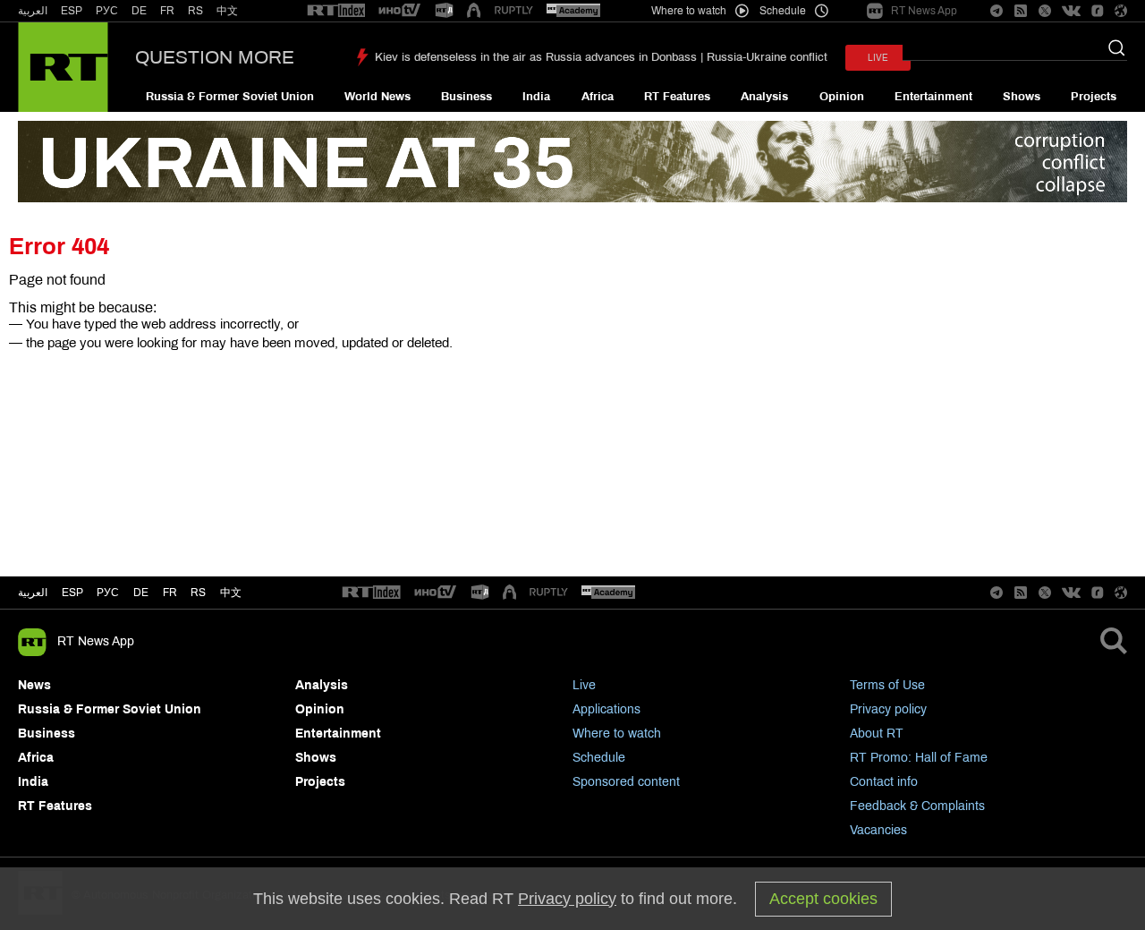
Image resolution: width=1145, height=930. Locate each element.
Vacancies (878, 830)
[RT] (336, 11)
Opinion (841, 96)
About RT (876, 733)
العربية (32, 10)
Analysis (764, 96)
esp (72, 592)
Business (466, 96)
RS (195, 10)
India (536, 96)
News (34, 685)
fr (170, 592)
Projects (1093, 96)
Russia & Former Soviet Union (230, 96)
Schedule (598, 757)
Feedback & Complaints (917, 806)
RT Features (677, 96)
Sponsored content (626, 782)
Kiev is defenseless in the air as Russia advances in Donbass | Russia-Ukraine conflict (601, 57)
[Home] (63, 67)
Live (584, 685)
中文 (227, 10)
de (140, 592)
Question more (214, 57)
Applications (606, 709)
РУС (107, 10)
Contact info (884, 782)
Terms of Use (887, 685)
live (878, 58)
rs (198, 592)
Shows (1021, 96)
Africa (597, 96)
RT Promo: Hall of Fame (919, 757)
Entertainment (933, 96)
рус (108, 592)
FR (167, 10)
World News (377, 96)
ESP (71, 10)
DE (139, 10)
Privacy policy (888, 709)
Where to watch (616, 733)
